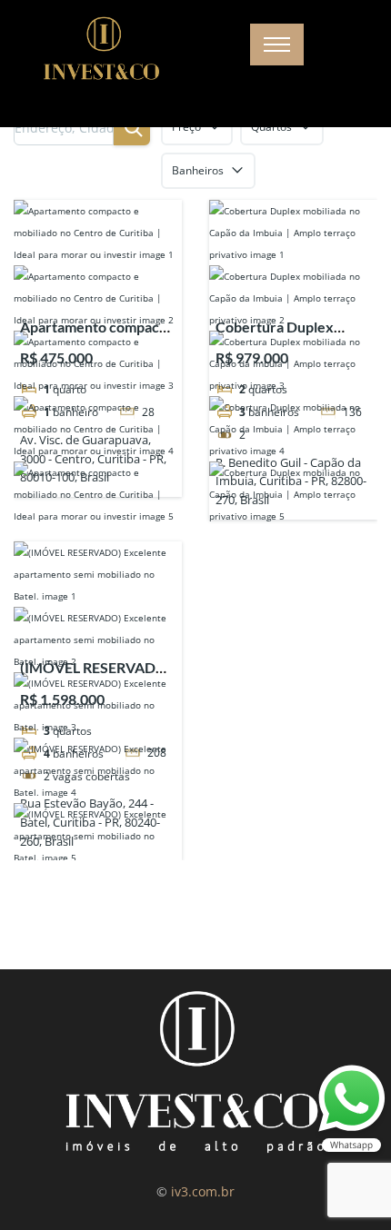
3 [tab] (195, 396)
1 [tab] (162, 396)
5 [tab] (228, 396)
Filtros (314, 126)
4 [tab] (212, 396)
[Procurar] (259, 127)
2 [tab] (179, 396)
